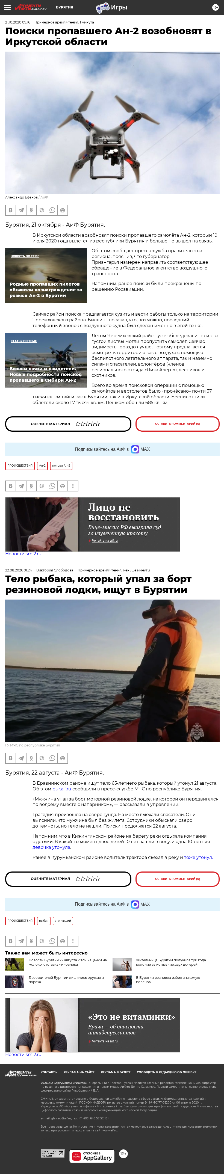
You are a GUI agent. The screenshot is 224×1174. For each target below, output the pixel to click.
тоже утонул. (198, 857)
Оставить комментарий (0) (177, 424)
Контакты (49, 1072)
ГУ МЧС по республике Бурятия (32, 745)
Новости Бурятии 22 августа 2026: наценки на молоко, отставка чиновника (68, 962)
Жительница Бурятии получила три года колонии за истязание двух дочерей (171, 962)
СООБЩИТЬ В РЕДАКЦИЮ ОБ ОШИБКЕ (166, 1072)
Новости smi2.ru (23, 553)
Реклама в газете (116, 1072)
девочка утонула (51, 847)
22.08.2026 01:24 (18, 570)
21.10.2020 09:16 (17, 22)
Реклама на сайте (79, 1072)
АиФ (44, 197)
